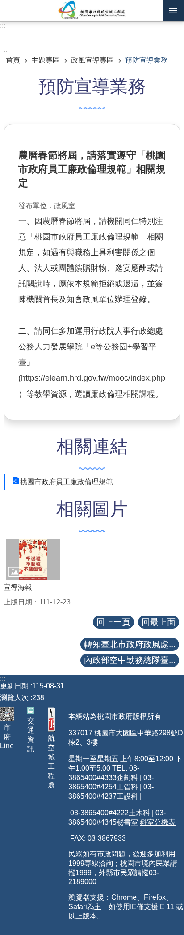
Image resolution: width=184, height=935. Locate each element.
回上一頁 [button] (113, 622)
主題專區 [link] (45, 60)
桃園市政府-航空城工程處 (92, 10)
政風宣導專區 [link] (92, 60)
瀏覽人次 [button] (14, 697)
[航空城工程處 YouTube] (51, 719)
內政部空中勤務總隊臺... (130, 660)
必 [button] (173, 10)
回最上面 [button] (159, 622)
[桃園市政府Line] (7, 714)
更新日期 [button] (14, 686)
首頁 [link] (13, 60)
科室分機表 (158, 822)
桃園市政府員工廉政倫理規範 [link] (66, 482)
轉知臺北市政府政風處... (130, 644)
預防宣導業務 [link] (146, 60)
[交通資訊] (30, 710)
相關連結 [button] (92, 446)
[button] (33, 559)
